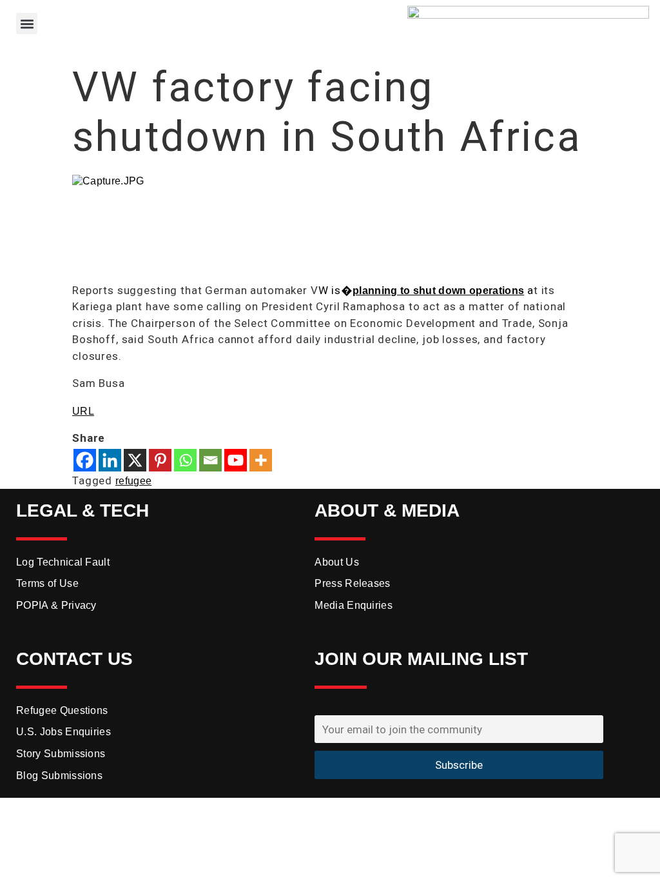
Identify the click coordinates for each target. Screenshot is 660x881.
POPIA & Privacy (56, 605)
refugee (133, 480)
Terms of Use (47, 583)
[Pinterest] (160, 460)
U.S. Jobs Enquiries (63, 731)
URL (83, 411)
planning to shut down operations (438, 290)
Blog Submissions (59, 775)
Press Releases (352, 583)
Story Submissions (60, 753)
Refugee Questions (62, 710)
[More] (260, 460)
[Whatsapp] (185, 460)
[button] (26, 23)
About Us (337, 562)
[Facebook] (84, 460)
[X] (135, 460)
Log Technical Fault (63, 562)
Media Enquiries (354, 605)
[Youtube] (235, 460)
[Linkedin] (110, 460)
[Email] (210, 460)
